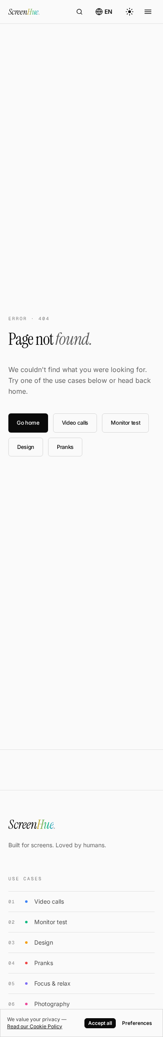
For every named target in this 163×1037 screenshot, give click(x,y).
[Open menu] (148, 11)
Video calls (75, 422)
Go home (28, 422)
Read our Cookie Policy (34, 1026)
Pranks (65, 446)
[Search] (79, 11)
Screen (24, 11)
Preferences (137, 1023)
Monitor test (125, 422)
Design (25, 446)
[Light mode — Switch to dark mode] (130, 12)
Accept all (100, 1023)
